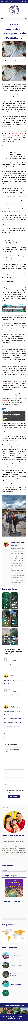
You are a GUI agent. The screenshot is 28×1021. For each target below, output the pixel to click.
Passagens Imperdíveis (9, 135)
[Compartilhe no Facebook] (17, 542)
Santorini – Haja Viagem (15, 718)
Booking (4, 383)
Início (2, 1)
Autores (7, 1)
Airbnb (14, 466)
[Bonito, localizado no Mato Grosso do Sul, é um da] (17, 1010)
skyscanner (14, 285)
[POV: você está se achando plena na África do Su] (3, 1010)
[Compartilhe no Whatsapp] (19, 542)
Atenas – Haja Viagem (14, 726)
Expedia (4, 400)
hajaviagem (13, 675)
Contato (12, 1)
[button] (2, 19)
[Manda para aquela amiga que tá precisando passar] (10, 1010)
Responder (6, 668)
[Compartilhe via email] (21, 542)
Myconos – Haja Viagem (15, 733)
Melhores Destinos (17, 133)
